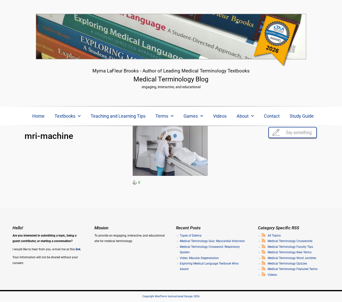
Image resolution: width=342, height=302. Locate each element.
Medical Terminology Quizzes (287, 263)
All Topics (274, 235)
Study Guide (302, 116)
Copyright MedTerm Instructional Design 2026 (171, 296)
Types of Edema (191, 235)
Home (38, 116)
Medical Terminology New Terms (289, 252)
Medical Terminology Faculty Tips (290, 247)
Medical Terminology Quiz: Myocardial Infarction (212, 241)
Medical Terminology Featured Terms (292, 269)
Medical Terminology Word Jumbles (292, 258)
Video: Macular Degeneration (199, 258)
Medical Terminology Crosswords (290, 241)
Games (191, 116)
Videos (220, 116)
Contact (272, 116)
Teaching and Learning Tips (118, 116)
